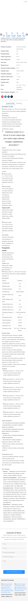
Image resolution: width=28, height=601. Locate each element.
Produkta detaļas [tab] (10, 103)
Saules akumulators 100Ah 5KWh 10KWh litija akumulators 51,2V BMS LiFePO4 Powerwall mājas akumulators (20, 594)
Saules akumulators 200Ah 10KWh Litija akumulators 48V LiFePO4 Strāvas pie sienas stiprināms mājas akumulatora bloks (7, 596)
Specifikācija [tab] (19, 103)
